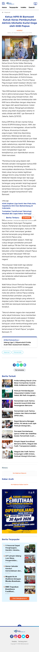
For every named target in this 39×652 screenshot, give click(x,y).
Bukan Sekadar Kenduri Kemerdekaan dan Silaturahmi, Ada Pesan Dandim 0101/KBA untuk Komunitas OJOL (13, 568)
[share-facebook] (14, 365)
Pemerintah (17, 352)
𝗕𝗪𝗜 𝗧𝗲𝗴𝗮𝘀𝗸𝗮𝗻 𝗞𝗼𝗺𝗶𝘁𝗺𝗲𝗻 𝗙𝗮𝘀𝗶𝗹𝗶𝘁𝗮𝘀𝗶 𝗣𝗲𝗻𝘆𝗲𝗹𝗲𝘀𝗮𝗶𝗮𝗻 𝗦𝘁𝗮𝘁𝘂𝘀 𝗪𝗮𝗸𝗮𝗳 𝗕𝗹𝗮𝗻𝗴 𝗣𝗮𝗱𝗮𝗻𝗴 (12, 589)
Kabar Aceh (8, 479)
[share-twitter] (17, 365)
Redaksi (14, 641)
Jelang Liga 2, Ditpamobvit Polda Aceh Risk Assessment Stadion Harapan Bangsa (17, 343)
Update (27, 217)
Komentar (20, 370)
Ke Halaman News (19, 473)
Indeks (23, 7)
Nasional (6, 352)
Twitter (24, 639)
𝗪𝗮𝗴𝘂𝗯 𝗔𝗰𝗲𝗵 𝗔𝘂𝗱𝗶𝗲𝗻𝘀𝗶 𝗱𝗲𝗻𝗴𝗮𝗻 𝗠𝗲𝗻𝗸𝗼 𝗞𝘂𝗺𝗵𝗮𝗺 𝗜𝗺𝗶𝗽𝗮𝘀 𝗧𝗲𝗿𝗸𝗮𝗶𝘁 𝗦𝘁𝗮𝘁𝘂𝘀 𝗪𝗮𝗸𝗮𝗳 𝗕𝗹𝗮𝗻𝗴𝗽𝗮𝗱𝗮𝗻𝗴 (13, 579)
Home (4, 7)
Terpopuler (13, 7)
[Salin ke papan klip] (24, 365)
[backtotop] (19, 627)
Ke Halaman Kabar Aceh (19, 484)
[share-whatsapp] (21, 365)
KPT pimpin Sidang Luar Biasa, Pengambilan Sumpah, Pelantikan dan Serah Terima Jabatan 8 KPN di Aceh (13, 558)
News (5, 468)
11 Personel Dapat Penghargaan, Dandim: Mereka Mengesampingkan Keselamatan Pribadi (14, 547)
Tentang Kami (22, 641)
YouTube (29, 639)
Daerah (32, 7)
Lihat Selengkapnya (19, 598)
